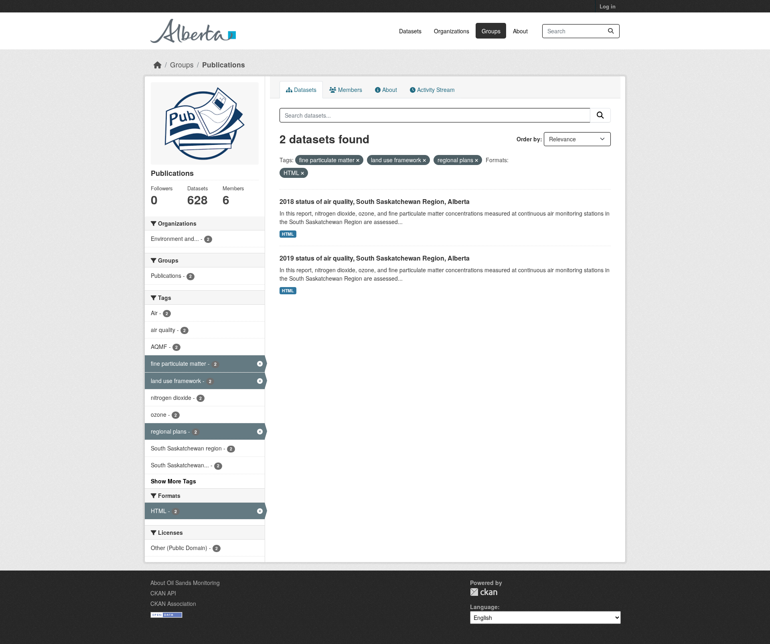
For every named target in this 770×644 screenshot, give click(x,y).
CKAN (483, 592)
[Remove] (357, 160)
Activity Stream (435, 90)
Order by (528, 139)
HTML (288, 234)
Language (484, 607)
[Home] (158, 64)
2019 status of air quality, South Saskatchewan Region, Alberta (375, 258)
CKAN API (163, 593)
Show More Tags (173, 481)
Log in (608, 6)
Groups (491, 31)
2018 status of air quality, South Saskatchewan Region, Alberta (375, 201)
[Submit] (611, 31)
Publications (223, 64)
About (520, 31)
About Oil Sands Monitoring (185, 583)
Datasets (410, 31)
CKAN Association (173, 603)
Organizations (451, 31)
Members (349, 90)
